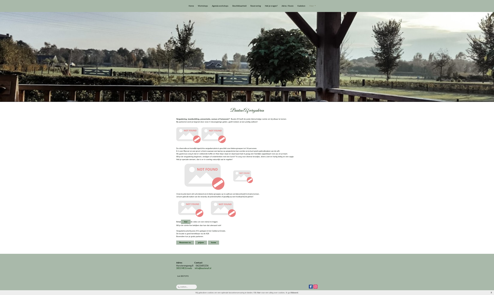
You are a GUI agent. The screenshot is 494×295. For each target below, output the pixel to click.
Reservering (255, 6)
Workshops (203, 6)
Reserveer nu (185, 242)
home (213, 242)
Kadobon (301, 6)
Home (191, 6)
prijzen (201, 242)
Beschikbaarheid (239, 6)
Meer (311, 6)
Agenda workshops (220, 6)
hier (185, 222)
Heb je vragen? (271, 6)
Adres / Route (287, 6)
